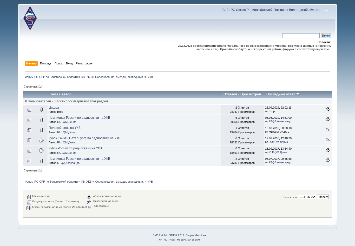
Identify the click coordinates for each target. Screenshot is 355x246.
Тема (54, 94)
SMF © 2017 (176, 235)
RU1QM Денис (66, 121)
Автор (66, 94)
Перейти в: (290, 197)
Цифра (54, 107)
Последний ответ (281, 94)
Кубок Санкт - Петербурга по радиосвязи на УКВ (84, 138)
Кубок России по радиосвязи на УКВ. (76, 148)
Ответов (230, 94)
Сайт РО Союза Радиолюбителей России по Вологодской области (271, 10)
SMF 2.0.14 (160, 235)
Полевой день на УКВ (65, 128)
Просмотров (250, 94)
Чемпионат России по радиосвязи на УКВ (79, 117)
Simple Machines (196, 235)
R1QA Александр (280, 121)
